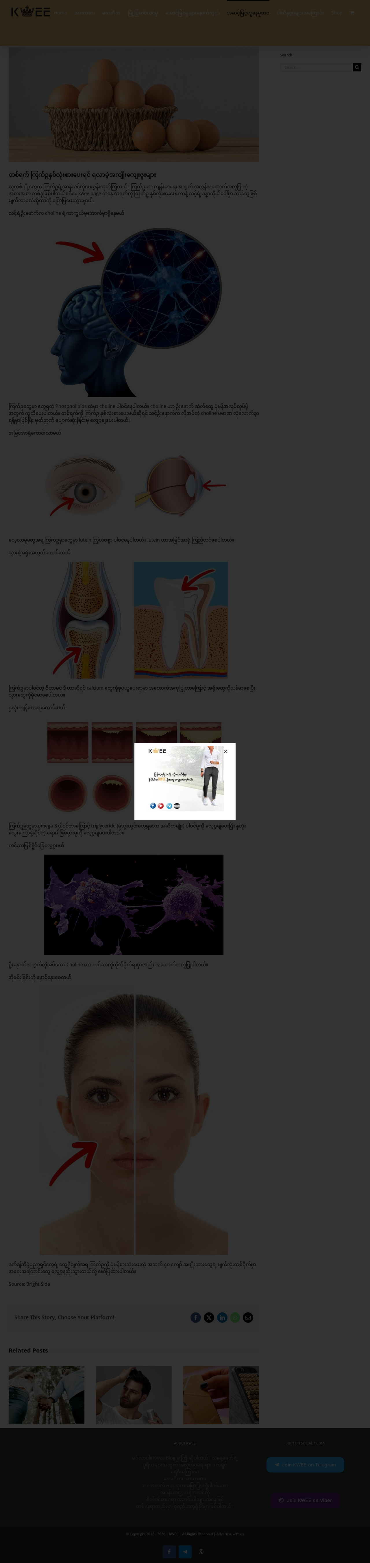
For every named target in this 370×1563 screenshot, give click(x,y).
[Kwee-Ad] (185, 748)
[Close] (226, 751)
